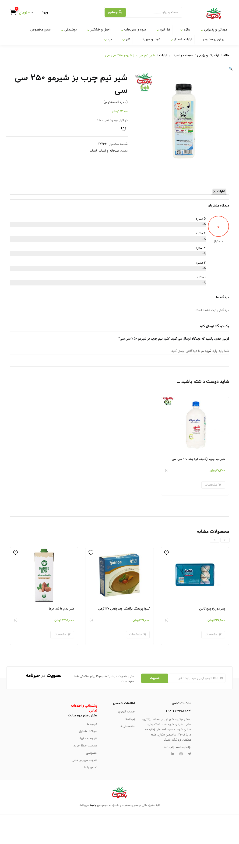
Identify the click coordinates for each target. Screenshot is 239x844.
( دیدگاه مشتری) (116, 102)
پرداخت (130, 718)
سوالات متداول (88, 731)
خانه (226, 55)
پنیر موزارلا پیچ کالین (212, 608)
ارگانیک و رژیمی (208, 55)
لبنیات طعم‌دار (182, 39)
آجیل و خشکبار (100, 29)
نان (127, 39)
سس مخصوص (40, 29)
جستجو (113, 12)
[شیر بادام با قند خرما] (44, 549)
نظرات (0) (219, 191)
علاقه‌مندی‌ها (127, 726)
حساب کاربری (126, 711)
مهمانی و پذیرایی (215, 29)
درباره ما (92, 724)
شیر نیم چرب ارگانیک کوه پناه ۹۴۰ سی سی (198, 459)
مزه (109, 39)
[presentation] (225, 540)
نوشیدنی (70, 29)
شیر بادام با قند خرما (61, 608)
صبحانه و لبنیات (182, 55)
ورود (45, 12)
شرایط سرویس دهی (84, 760)
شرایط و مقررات (87, 738)
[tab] (219, 192)
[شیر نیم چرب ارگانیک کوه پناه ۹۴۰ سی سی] (195, 400)
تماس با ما (90, 767)
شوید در (205, 350)
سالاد (186, 29)
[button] (23, 13)
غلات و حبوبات (150, 39)
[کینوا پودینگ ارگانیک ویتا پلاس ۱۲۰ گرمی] (119, 549)
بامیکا (93, 805)
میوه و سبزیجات (134, 29)
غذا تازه (164, 29)
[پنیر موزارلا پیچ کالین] (195, 549)
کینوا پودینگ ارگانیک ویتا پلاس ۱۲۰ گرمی (124, 608)
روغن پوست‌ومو (213, 39)
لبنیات (163, 55)
